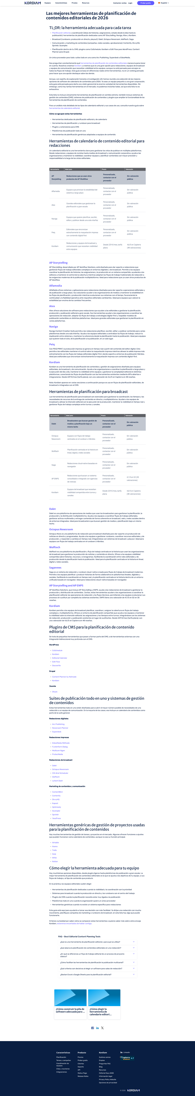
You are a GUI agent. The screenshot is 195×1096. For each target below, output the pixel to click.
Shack (54, 692)
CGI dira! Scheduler (60, 773)
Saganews (55, 567)
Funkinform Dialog (60, 747)
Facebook (92, 1028)
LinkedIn (126, 1052)
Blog (100, 1067)
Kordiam (77, 66)
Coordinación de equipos (62, 1064)
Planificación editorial (61, 33)
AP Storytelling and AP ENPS (66, 585)
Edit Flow (56, 662)
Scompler (56, 811)
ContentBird (57, 792)
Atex (52, 306)
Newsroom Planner (60, 728)
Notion (55, 861)
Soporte (81, 1067)
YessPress (56, 818)
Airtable (55, 842)
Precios (74, 3)
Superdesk (56, 732)
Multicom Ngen (58, 750)
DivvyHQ (55, 799)
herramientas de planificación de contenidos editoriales (104, 63)
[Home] (133, 1090)
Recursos (102, 1070)
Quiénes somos (104, 1057)
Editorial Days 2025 (106, 1073)
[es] (163, 3)
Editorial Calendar (59, 658)
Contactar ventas (120, 3)
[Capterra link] (129, 1058)
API (79, 1070)
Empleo (102, 1060)
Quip (54, 854)
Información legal (105, 1076)
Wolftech (54, 547)
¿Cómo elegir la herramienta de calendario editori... (104, 1004)
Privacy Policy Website (107, 1079)
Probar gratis (146, 3)
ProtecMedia (57, 754)
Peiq (52, 344)
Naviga (53, 326)
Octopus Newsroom (61, 529)
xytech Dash (57, 781)
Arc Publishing (58, 724)
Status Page (82, 1073)
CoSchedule (57, 650)
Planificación (61, 1057)
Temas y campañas (63, 1060)
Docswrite (56, 665)
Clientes (81, 1064)
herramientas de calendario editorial (64, 108)
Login (130, 3)
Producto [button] (82, 1052)
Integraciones (61, 1072)
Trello (54, 850)
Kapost (55, 803)
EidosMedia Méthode (61, 743)
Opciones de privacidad (108, 1083)
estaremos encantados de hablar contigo (74, 923)
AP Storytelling (58, 262)
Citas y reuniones (63, 1069)
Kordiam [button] (103, 1052)
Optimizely (56, 807)
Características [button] (63, 1052)
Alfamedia (55, 285)
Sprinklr (55, 814)
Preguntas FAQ (104, 1064)
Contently (56, 796)
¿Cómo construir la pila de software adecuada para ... (70, 1004)
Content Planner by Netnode (64, 677)
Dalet (52, 509)
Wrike (54, 858)
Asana (54, 846)
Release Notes (83, 1076)
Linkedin (97, 1028)
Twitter (102, 1027)
